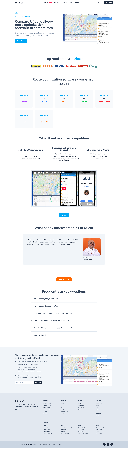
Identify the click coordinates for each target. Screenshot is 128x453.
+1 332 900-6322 (47, 433)
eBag (97, 405)
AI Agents (46, 2)
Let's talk (38, 382)
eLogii (62, 413)
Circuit (62, 407)
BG (102, 2)
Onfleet (62, 403)
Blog (70, 2)
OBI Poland (99, 403)
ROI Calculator (82, 407)
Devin (97, 407)
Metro (97, 409)
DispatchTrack (64, 411)
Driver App (45, 411)
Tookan (62, 409)
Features (56, 2)
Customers (64, 2)
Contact (98, 416)
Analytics (45, 413)
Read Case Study (64, 279)
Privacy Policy (52, 444)
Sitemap (61, 444)
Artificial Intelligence (48, 403)
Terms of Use (43, 444)
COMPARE (63, 400)
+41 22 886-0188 (65, 433)
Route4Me (63, 416)
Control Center (46, 409)
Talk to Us (64, 215)
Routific (62, 405)
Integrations (46, 416)
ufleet (19, 2)
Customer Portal (47, 405)
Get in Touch (108, 2)
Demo (79, 409)
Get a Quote (21, 41)
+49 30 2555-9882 (83, 433)
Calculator (77, 2)
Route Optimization (47, 407)
